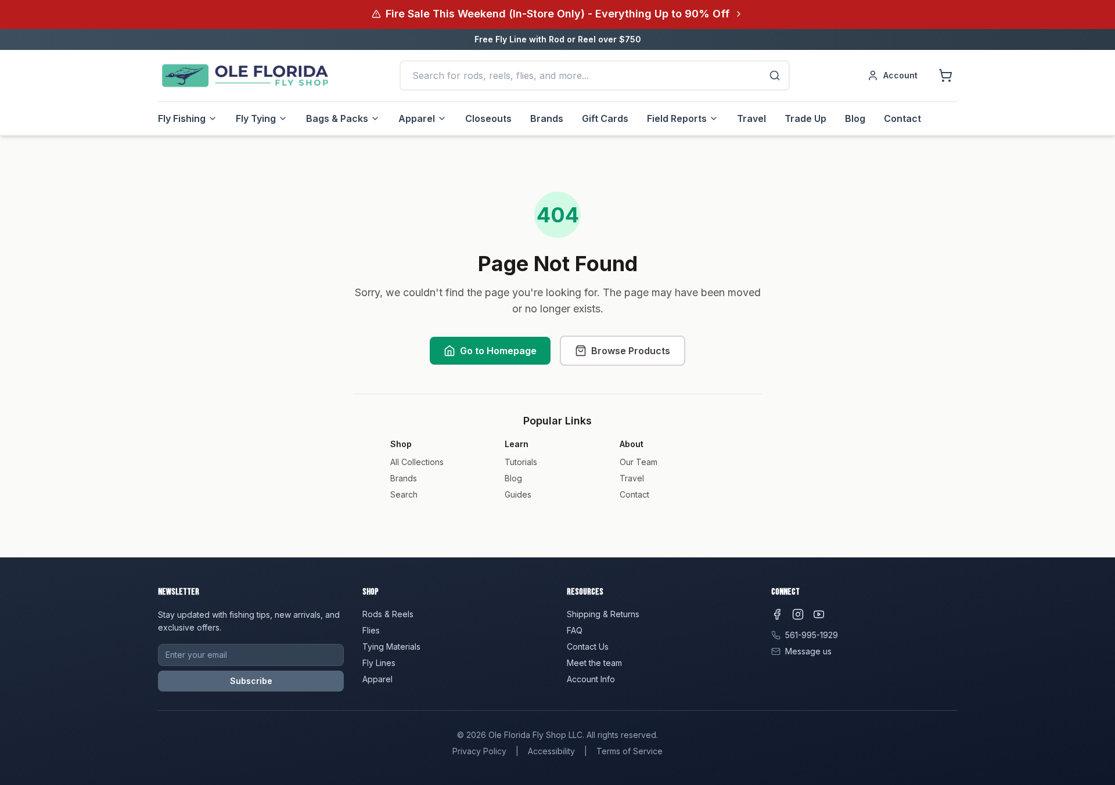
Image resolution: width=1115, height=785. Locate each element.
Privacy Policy (479, 751)
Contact (902, 118)
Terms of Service (629, 751)
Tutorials (521, 462)
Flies (371, 630)
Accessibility (551, 751)
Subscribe (251, 681)
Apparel (416, 118)
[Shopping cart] (945, 75)
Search (404, 494)
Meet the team (594, 663)
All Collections (417, 462)
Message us (808, 651)
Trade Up (805, 118)
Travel (751, 118)
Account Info (591, 679)
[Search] (774, 75)
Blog (855, 118)
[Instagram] (798, 614)
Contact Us (588, 646)
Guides (518, 494)
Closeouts (488, 118)
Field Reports (677, 118)
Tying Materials (391, 646)
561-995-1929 (811, 635)
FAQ (574, 630)
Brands (546, 118)
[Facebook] (777, 614)
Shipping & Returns (603, 614)
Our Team (638, 462)
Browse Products (630, 351)
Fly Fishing (182, 118)
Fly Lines (378, 663)
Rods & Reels (387, 614)
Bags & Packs (337, 118)
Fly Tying (256, 118)
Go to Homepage (498, 351)
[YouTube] (819, 614)
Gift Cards (605, 118)
